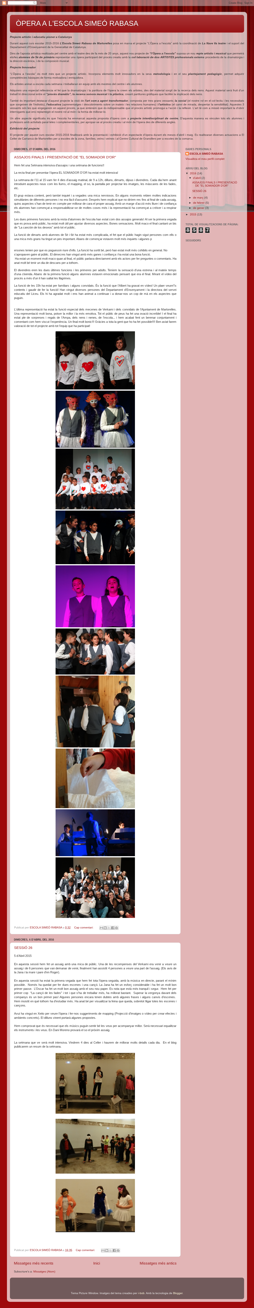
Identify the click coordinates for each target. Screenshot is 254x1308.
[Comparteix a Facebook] (113, 928)
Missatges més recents (33, 1263)
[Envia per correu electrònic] (101, 928)
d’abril (197, 177)
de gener (199, 207)
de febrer (199, 202)
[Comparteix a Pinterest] (116, 928)
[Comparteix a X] (109, 928)
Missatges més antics (158, 1263)
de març (198, 197)
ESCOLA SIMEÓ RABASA (206, 153)
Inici (96, 1263)
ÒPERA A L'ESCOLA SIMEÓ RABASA (77, 23)
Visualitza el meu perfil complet (205, 158)
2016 (193, 173)
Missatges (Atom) (44, 1271)
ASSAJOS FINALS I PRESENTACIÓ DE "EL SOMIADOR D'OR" (65, 157)
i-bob (141, 1293)
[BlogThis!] (105, 928)
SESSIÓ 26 (23, 948)
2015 (193, 214)
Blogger (178, 1293)
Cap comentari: (84, 927)
